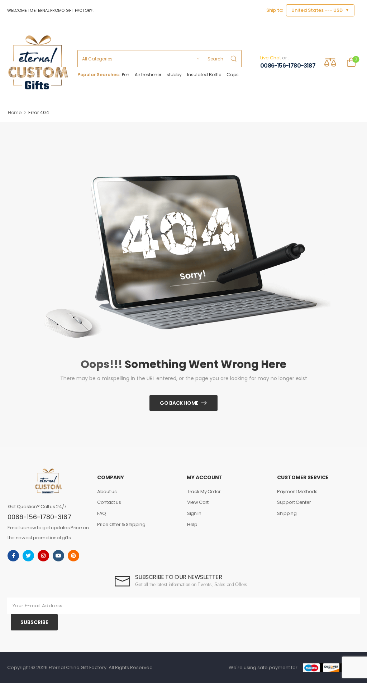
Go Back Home (179, 403)
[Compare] (330, 62)
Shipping (286, 513)
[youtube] (58, 555)
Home (15, 112)
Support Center (294, 502)
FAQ (101, 513)
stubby (174, 75)
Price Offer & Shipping (121, 524)
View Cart (198, 502)
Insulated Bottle (204, 75)
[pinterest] (73, 555)
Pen (125, 75)
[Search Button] (234, 58)
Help (192, 524)
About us (106, 491)
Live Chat (270, 57)
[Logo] (38, 62)
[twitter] (28, 555)
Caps (233, 75)
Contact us (109, 502)
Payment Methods (297, 491)
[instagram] (43, 555)
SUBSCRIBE (34, 622)
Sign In (194, 513)
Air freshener (148, 75)
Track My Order (204, 491)
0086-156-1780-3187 (287, 66)
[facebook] (13, 555)
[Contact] (255, 62)
